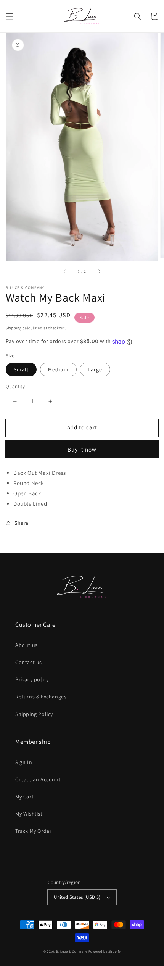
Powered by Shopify (104, 951)
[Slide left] (64, 271)
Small (21, 369)
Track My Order (33, 830)
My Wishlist (29, 813)
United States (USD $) (77, 897)
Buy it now (82, 449)
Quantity (15, 386)
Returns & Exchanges (40, 696)
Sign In (23, 762)
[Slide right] (99, 271)
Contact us (28, 662)
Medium (58, 369)
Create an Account (38, 779)
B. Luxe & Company (71, 951)
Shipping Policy (34, 714)
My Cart (24, 796)
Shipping (14, 328)
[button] (9, 16)
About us (26, 645)
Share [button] (21, 522)
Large (95, 369)
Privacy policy (31, 679)
